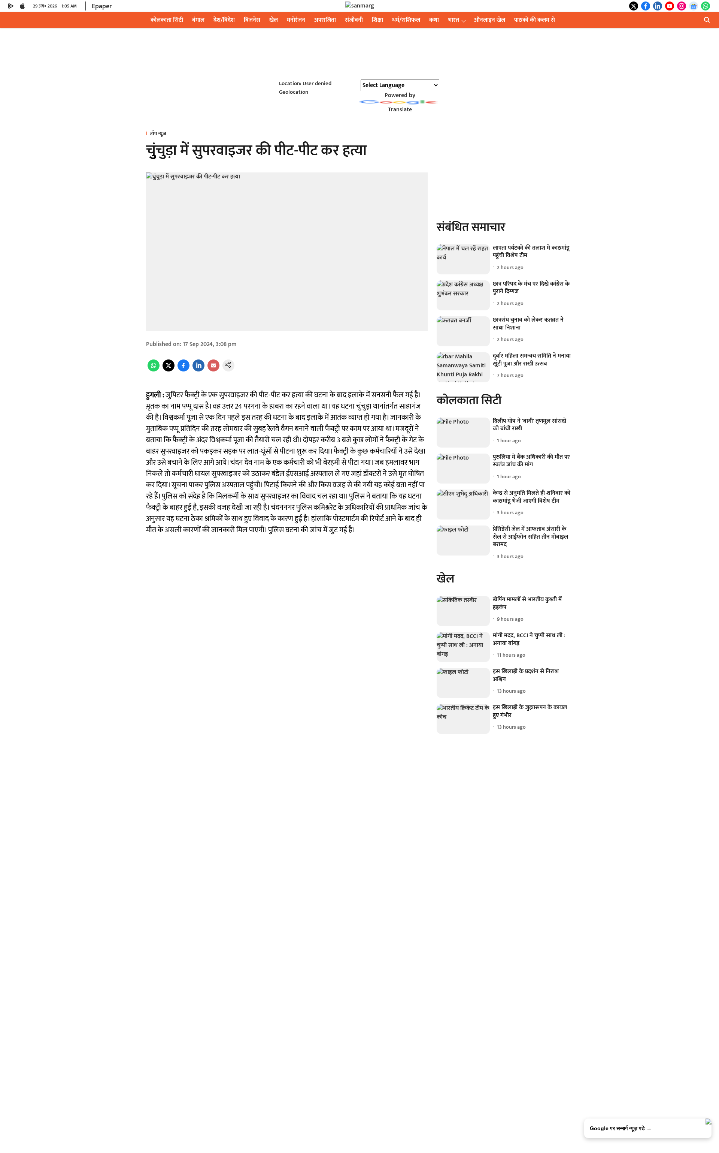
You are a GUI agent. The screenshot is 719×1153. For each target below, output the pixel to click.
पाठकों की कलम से (534, 20)
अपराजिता (325, 20)
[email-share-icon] (213, 370)
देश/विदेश (224, 20)
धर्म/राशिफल (406, 20)
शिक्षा (377, 20)
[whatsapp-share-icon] (154, 370)
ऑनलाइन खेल (489, 20)
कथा (434, 20)
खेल (273, 20)
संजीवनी (354, 20)
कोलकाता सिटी (167, 20)
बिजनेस (252, 20)
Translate (400, 110)
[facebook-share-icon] (183, 370)
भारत (453, 20)
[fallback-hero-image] (463, 259)
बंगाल (198, 20)
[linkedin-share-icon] (198, 370)
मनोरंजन (296, 20)
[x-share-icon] (169, 370)
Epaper (102, 6)
